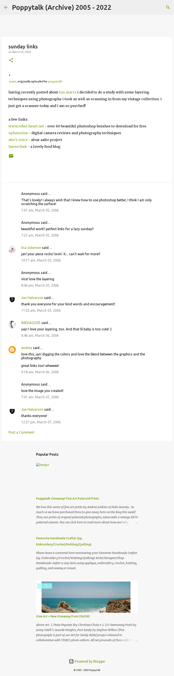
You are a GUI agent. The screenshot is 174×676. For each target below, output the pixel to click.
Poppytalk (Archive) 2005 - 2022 (61, 7)
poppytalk (55, 81)
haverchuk (17, 146)
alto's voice (18, 140)
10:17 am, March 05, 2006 (41, 260)
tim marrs (67, 92)
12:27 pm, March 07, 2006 (41, 422)
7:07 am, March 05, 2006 (40, 210)
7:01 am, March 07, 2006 (40, 397)
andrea (26, 348)
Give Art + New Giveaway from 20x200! (63, 616)
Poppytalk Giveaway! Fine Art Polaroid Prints (67, 498)
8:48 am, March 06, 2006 (40, 335)
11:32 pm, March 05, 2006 (41, 310)
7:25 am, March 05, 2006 (40, 235)
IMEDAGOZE (31, 323)
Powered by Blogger (89, 661)
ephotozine (18, 133)
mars (12, 81)
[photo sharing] (9, 74)
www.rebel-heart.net (26, 126)
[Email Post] (11, 157)
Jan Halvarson (32, 298)
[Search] (117, 7)
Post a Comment (21, 432)
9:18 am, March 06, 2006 (40, 372)
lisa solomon (31, 247)
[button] (11, 60)
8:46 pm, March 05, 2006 (40, 285)
